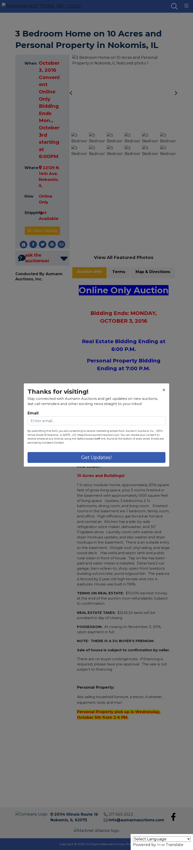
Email (33, 413)
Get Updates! (96, 457)
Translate (174, 844)
